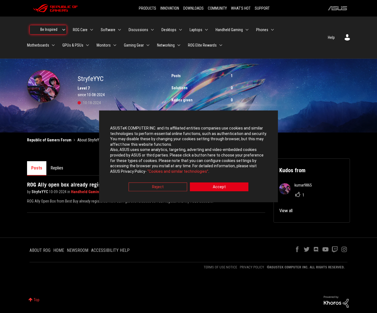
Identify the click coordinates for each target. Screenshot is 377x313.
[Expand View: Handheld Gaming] (247, 30)
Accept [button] (219, 187)
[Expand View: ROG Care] (91, 30)
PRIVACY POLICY (252, 267)
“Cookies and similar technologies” (177, 171)
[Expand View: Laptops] (206, 30)
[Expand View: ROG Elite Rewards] (221, 45)
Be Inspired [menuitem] (48, 29)
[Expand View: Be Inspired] (64, 30)
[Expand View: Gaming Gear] (148, 45)
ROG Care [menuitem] (80, 30)
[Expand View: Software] (119, 30)
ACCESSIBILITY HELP (110, 250)
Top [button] (36, 300)
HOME (58, 250)
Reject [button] (158, 187)
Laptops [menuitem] (196, 30)
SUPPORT (262, 8)
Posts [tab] (36, 168)
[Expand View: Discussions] (152, 30)
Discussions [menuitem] (138, 30)
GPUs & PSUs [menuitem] (72, 45)
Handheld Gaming (86, 192)
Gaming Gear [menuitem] (134, 45)
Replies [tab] (57, 168)
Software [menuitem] (108, 30)
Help (331, 37)
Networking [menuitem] (166, 45)
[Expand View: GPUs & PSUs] (87, 45)
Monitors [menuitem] (104, 45)
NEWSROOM (77, 250)
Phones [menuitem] (262, 30)
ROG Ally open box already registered (70, 184)
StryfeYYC (40, 192)
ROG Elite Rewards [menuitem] (202, 45)
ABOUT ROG (40, 250)
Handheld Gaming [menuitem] (229, 30)
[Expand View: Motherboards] (53, 45)
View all (286, 210)
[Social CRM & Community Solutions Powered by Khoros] (336, 301)
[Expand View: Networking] (179, 45)
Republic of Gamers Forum (49, 140)
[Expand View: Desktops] (180, 30)
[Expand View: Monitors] (115, 45)
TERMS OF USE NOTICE (220, 267)
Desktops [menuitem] (168, 30)
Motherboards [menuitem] (38, 45)
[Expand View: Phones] (272, 30)
